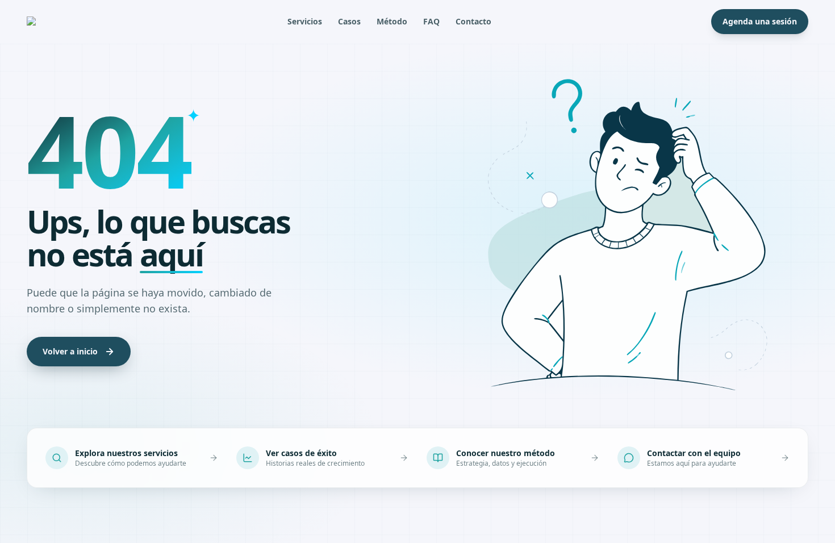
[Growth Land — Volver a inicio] (47, 21)
